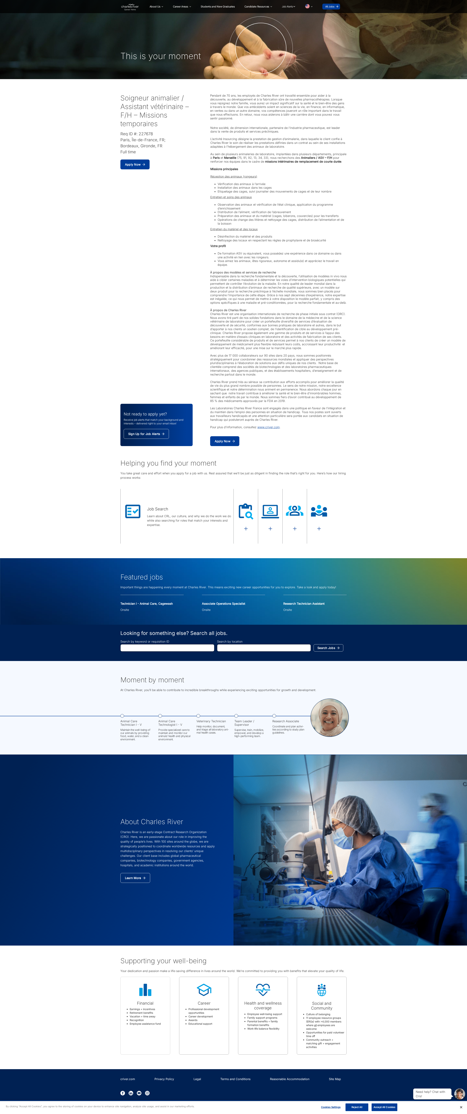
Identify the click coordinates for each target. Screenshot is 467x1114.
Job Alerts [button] (287, 6)
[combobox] (167, 648)
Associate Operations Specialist (223, 603)
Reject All (357, 1107)
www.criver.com (268, 427)
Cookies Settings (331, 1107)
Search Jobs (326, 648)
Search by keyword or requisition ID (144, 641)
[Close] (461, 1107)
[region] (233, 1107)
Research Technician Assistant (304, 603)
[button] (156, 6)
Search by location (229, 641)
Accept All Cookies (384, 1107)
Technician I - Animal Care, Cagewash (146, 603)
